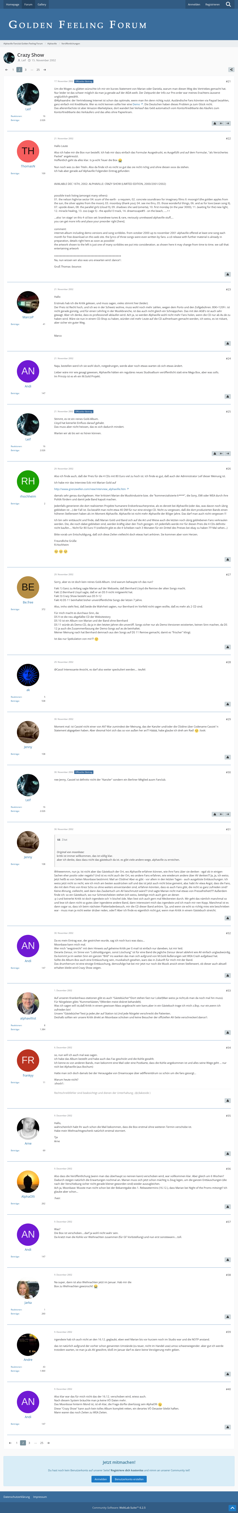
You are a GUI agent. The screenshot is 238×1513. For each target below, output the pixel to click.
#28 (228, 662)
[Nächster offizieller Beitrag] (228, 123)
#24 (228, 358)
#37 (228, 1221)
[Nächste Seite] (44, 69)
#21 (228, 81)
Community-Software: (119, 1507)
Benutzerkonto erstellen (129, 1479)
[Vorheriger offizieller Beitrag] (221, 123)
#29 (228, 719)
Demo (136, 104)
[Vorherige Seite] (6, 69)
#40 (228, 1389)
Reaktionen (16, 116)
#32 (228, 933)
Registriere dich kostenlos (127, 1470)
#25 (228, 411)
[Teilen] (231, 69)
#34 (228, 1047)
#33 (228, 990)
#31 (228, 829)
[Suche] (228, 4)
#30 (228, 772)
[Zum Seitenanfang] (232, 1508)
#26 (228, 468)
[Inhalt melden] (215, 123)
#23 (228, 289)
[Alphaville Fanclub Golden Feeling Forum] (119, 24)
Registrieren (212, 4)
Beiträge (15, 120)
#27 (228, 574)
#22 (228, 138)
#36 (228, 1168)
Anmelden (194, 4)
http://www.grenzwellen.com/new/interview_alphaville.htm (90, 489)
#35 (228, 1115)
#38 (228, 1275)
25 (38, 69)
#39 (228, 1332)
